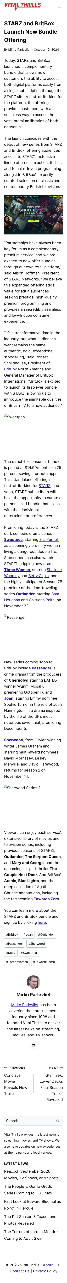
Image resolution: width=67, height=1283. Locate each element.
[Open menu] (60, 6)
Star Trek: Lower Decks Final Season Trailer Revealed (51, 1084)
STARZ (45, 485)
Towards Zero (46, 899)
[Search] (58, 1121)
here (42, 922)
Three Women (17, 569)
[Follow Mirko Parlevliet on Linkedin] (33, 1045)
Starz (11, 952)
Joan (8, 698)
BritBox (10, 369)
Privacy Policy (45, 1271)
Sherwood (13, 740)
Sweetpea (13, 539)
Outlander (25, 594)
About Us (51, 1265)
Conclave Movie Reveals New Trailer (15, 1081)
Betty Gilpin (38, 575)
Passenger (41, 668)
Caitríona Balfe (42, 600)
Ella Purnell (49, 539)
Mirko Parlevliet (19, 49)
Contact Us (20, 1271)
